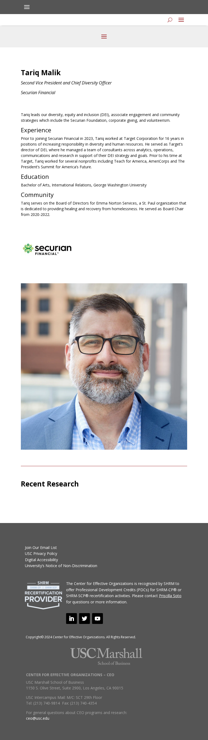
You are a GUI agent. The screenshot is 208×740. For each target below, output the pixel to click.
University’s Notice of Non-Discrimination (61, 565)
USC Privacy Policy (41, 553)
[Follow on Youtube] (97, 618)
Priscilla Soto (170, 595)
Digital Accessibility (41, 559)
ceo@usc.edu (37, 718)
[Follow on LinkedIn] (71, 618)
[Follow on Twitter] (84, 618)
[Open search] (170, 19)
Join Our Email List (41, 547)
